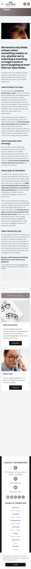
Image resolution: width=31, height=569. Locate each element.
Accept (15, 565)
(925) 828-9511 (15, 483)
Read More (15, 343)
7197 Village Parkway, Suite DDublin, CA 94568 (15, 473)
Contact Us (15, 387)
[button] (2, 4)
